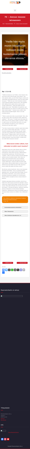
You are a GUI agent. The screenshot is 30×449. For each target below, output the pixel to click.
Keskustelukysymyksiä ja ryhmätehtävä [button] (13, 207)
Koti (3, 23)
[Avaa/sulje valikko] (15, 10)
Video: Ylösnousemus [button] (9, 211)
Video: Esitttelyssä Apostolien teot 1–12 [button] (13, 215)
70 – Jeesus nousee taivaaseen (20, 23)
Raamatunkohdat (9, 23)
